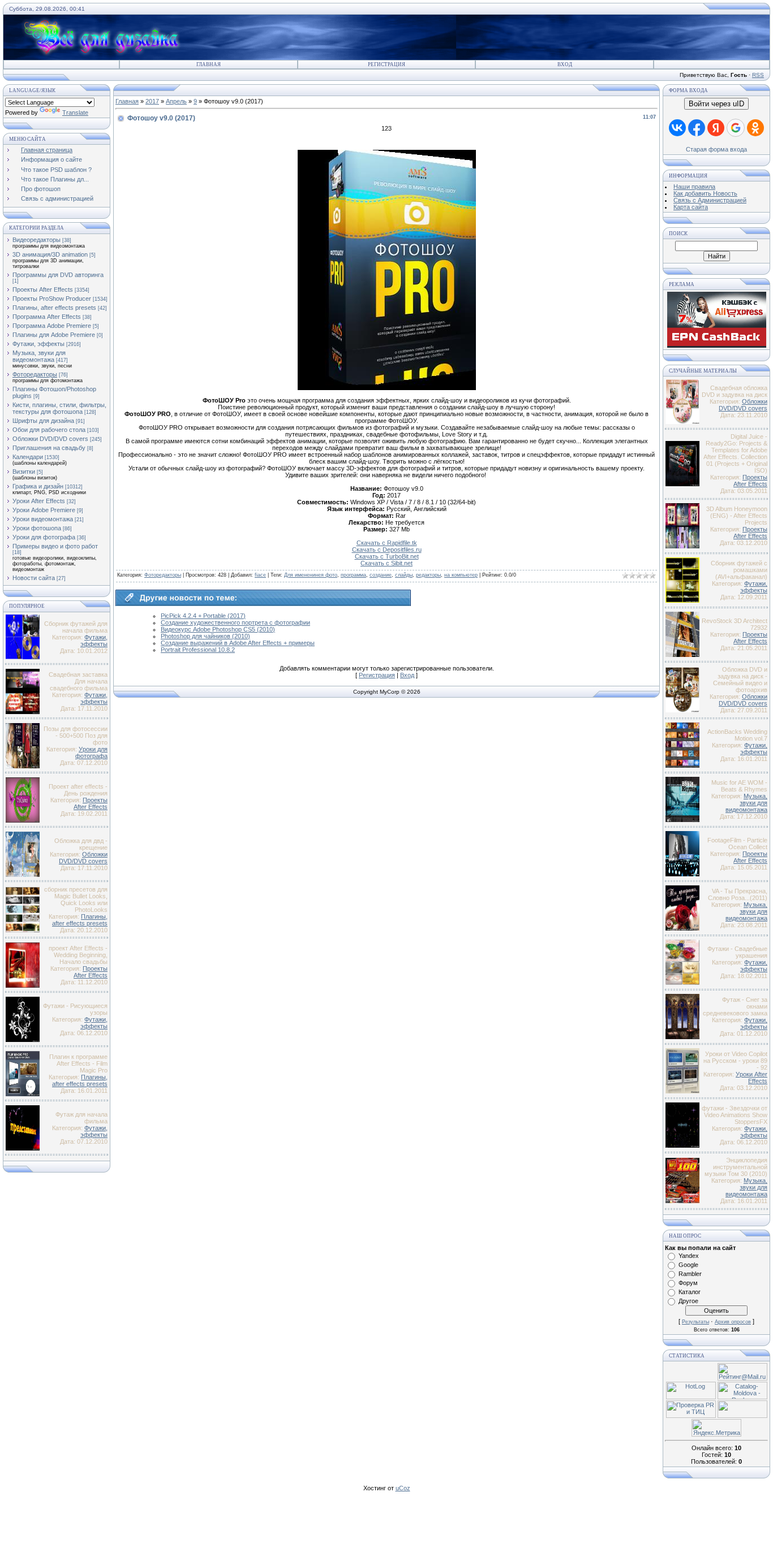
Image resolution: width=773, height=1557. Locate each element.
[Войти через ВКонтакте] (677, 127)
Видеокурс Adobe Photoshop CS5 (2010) (218, 629)
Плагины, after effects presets (54, 307)
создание (381, 575)
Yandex (688, 1255)
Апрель (176, 101)
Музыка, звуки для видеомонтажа (39, 356)
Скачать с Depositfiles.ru (387, 549)
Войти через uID (716, 104)
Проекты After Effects (42, 289)
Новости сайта (33, 577)
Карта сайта (690, 207)
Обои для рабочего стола (48, 429)
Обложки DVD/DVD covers (50, 438)
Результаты (695, 1322)
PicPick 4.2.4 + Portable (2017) (203, 615)
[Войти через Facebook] (696, 127)
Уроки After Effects (38, 501)
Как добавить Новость (705, 193)
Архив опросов (733, 1322)
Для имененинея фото (310, 575)
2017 (152, 101)
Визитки (23, 471)
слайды (404, 575)
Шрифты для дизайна (43, 420)
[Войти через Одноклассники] (755, 127)
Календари (27, 456)
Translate (75, 112)
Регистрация (386, 64)
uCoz (403, 1488)
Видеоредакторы (36, 239)
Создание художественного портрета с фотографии (235, 622)
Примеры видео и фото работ (55, 546)
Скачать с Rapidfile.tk (387, 542)
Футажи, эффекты (38, 343)
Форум (688, 1282)
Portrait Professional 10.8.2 (198, 649)
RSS (758, 75)
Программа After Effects (46, 316)
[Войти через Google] (736, 128)
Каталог (689, 1291)
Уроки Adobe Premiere (43, 510)
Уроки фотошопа (36, 528)
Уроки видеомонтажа (42, 519)
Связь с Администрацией (709, 200)
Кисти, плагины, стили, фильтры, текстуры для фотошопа (59, 408)
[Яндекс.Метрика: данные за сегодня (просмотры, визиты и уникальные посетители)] (716, 1428)
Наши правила (694, 186)
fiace (260, 575)
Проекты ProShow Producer (51, 298)
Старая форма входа (716, 149)
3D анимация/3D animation (50, 254)
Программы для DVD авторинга (58, 274)
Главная (208, 64)
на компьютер (461, 575)
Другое (688, 1301)
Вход (564, 64)
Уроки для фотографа (43, 537)
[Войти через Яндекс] (715, 127)
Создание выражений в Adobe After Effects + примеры (238, 642)
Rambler (690, 1273)
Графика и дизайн (37, 486)
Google (688, 1264)
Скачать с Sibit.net (386, 563)
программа (353, 575)
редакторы (428, 575)
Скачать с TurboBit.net (387, 556)
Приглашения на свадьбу (48, 447)
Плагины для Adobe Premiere (53, 334)
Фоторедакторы (34, 374)
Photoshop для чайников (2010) (205, 636)
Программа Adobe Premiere (51, 325)
